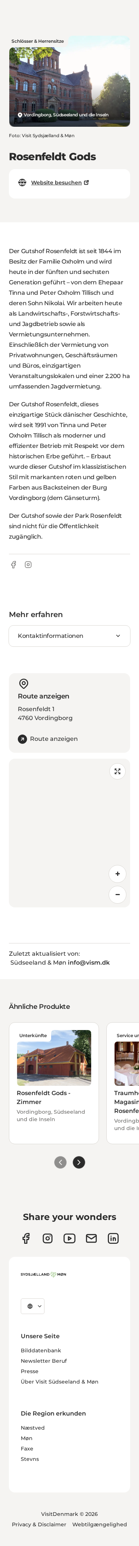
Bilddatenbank (41, 1350)
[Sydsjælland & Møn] (43, 1274)
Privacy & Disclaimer (39, 1524)
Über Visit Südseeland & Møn (60, 1381)
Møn (27, 1438)
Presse (30, 1371)
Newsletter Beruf (44, 1361)
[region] (69, 833)
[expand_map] (117, 771)
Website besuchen (56, 182)
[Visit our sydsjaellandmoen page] (25, 1238)
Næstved (33, 1427)
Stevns (30, 1459)
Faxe (27, 1448)
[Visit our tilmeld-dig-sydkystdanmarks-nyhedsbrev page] (91, 1238)
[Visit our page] (47, 1238)
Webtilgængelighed (99, 1524)
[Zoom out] (117, 895)
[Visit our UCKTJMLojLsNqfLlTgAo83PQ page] (69, 1238)
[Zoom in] (117, 874)
